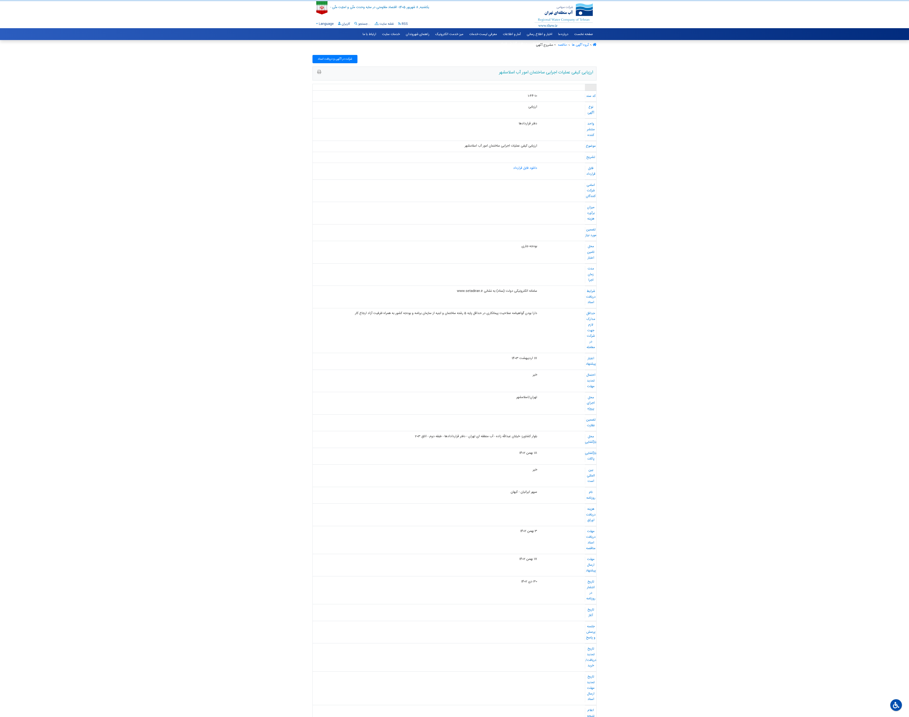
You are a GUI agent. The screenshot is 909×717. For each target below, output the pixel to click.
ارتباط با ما (369, 34)
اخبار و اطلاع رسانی (539, 34)
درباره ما (563, 34)
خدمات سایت (391, 34)
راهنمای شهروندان (418, 34)
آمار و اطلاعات (512, 34)
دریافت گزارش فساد (513, 44)
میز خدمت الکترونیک (449, 34)
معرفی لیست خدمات (483, 34)
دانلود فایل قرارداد (525, 168)
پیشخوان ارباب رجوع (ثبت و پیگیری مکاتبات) (563, 44)
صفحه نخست (583, 34)
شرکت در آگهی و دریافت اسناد (335, 59)
